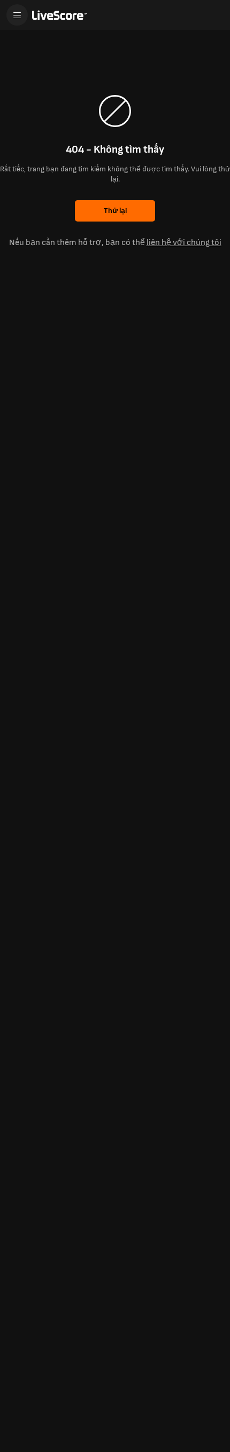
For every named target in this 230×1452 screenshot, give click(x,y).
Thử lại (115, 210)
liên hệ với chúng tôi (184, 243)
